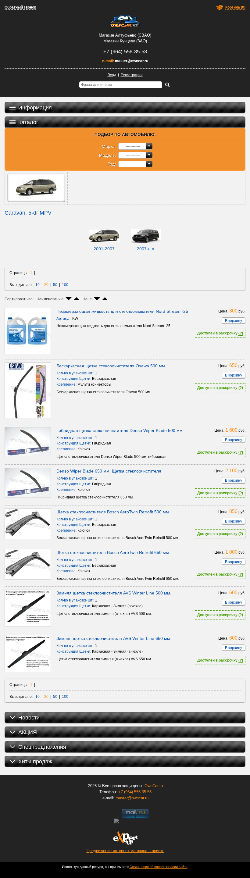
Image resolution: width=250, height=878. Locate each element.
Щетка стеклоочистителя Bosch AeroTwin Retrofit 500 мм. (113, 511)
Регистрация (132, 75)
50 (55, 285)
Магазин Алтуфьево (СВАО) (125, 35)
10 (37, 285)
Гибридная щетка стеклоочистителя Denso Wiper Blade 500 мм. (120, 430)
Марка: (109, 146)
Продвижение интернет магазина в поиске (125, 850)
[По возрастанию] (76, 298)
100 (65, 285)
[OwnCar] (125, 21)
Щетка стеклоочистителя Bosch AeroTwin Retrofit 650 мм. (113, 552)
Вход (112, 75)
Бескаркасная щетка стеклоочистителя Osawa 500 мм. (111, 365)
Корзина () (235, 7)
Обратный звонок (20, 7)
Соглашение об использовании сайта (159, 867)
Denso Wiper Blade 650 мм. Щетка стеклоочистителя (108, 471)
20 (46, 285)
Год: (112, 164)
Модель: (107, 155)
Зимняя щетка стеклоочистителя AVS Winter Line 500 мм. (113, 593)
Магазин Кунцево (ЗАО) (125, 41)
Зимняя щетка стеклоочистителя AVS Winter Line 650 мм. (113, 638)
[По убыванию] (69, 298)
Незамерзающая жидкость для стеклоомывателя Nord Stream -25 (122, 311)
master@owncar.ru (131, 61)
